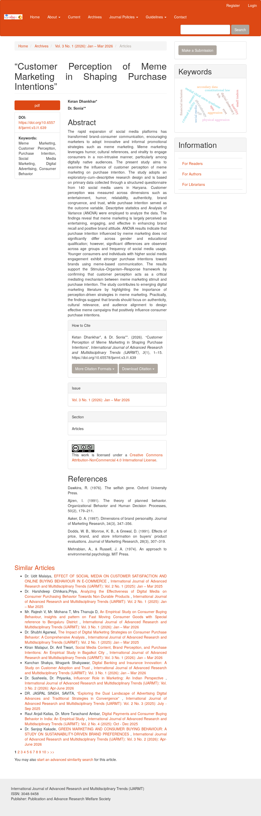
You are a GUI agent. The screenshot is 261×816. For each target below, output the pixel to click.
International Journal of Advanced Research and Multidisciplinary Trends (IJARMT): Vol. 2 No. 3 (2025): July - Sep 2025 (96, 703)
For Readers (192, 163)
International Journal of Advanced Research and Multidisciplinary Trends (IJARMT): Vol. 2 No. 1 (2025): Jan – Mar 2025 (96, 583)
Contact (180, 16)
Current (74, 16)
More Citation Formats (93, 368)
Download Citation (137, 368)
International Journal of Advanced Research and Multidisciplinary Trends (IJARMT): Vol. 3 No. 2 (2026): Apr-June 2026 (96, 739)
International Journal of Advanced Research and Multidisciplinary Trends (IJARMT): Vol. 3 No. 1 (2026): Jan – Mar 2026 (96, 624)
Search (240, 29)
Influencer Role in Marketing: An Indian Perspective (119, 677)
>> (52, 751)
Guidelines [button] (155, 16)
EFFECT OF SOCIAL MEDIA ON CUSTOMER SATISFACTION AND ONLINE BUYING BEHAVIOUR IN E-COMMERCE (96, 578)
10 (44, 751)
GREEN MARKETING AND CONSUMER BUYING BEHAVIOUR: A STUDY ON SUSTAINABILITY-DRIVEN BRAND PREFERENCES (96, 731)
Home (35, 16)
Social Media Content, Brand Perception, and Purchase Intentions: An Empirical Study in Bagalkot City (96, 650)
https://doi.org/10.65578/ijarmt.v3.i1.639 (37, 125)
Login (252, 5)
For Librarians (193, 184)
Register (233, 5)
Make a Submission (197, 50)
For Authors (191, 173)
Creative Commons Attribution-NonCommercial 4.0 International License (117, 457)
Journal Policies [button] (122, 16)
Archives (95, 16)
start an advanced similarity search (65, 759)
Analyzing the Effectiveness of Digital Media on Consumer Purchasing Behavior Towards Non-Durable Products (96, 594)
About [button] (52, 16)
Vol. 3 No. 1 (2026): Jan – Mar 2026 (84, 45)
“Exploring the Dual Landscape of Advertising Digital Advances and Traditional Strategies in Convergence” (96, 696)
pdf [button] (37, 105)
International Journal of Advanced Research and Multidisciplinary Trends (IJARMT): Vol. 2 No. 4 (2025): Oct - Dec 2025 (96, 721)
